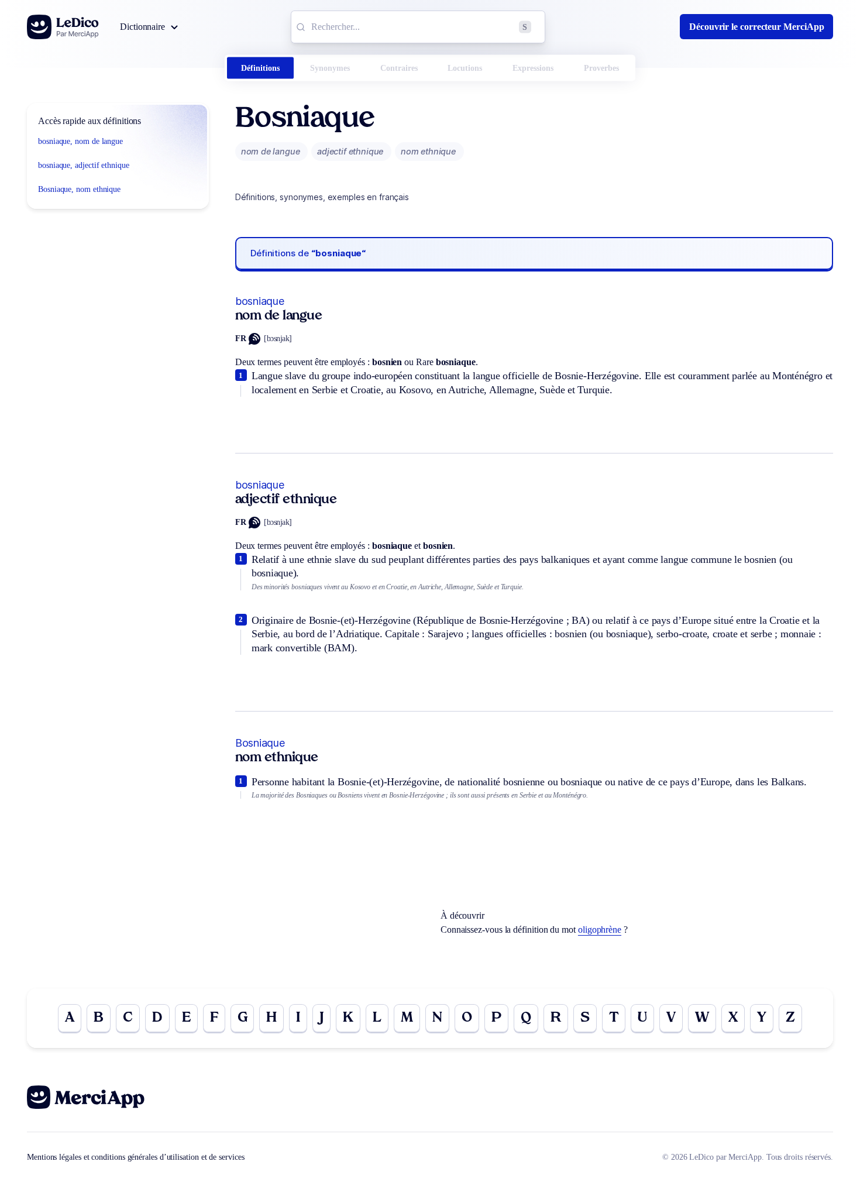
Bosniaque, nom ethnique (79, 189)
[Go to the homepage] (63, 27)
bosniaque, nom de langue (80, 141)
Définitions (260, 68)
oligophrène (599, 929)
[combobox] (418, 27)
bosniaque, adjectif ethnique (83, 165)
